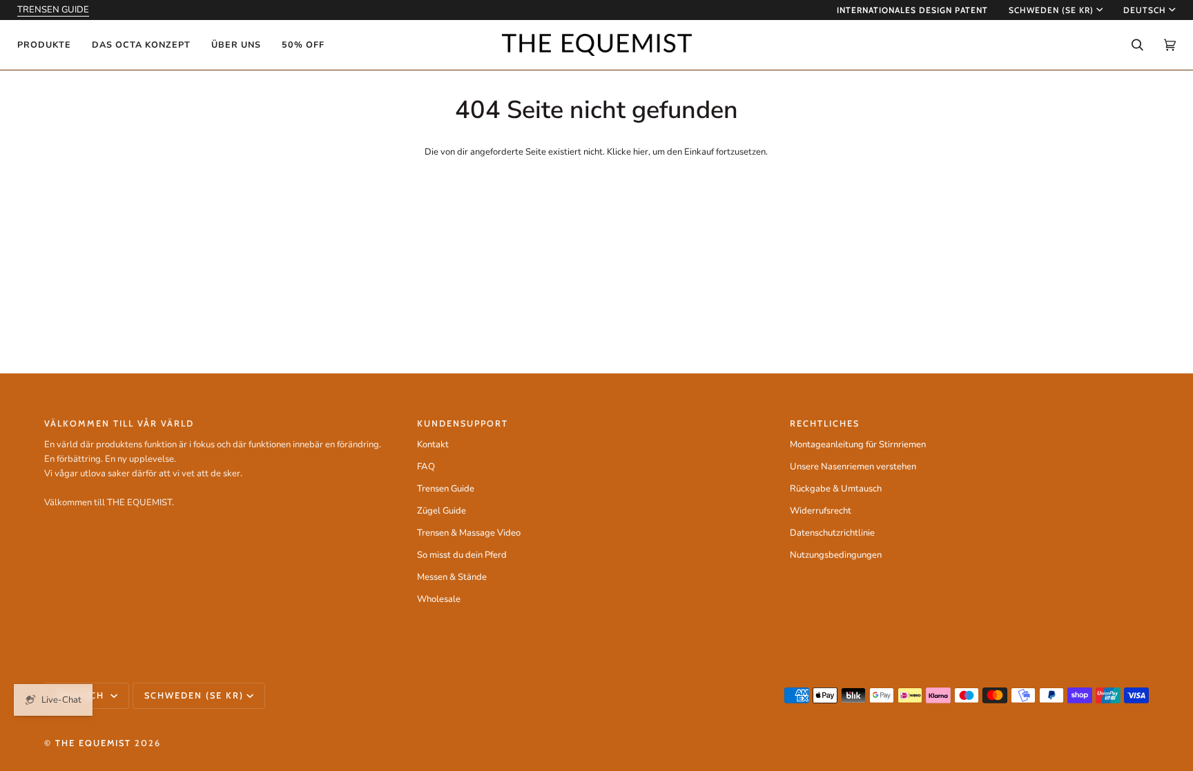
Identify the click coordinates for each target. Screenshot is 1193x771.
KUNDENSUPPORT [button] (462, 423)
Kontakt (433, 444)
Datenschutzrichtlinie (832, 533)
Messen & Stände (452, 577)
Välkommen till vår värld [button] (119, 423)
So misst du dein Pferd (462, 555)
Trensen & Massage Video (469, 533)
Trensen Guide (445, 488)
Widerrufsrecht (820, 511)
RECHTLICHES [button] (825, 423)
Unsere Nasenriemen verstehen (853, 466)
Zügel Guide (441, 511)
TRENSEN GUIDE (53, 9)
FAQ (426, 466)
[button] (49, 45)
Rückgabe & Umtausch (836, 488)
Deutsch (1144, 10)
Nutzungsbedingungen (836, 555)
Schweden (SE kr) (1051, 10)
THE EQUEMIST (93, 743)
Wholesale (438, 599)
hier (640, 152)
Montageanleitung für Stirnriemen (858, 444)
